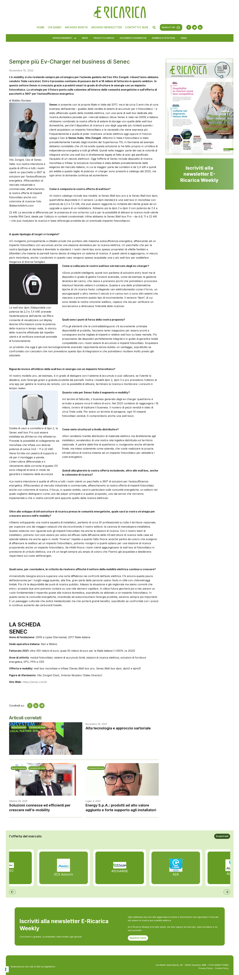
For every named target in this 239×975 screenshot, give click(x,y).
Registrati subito (138, 938)
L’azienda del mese (37, 727)
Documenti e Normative (133, 38)
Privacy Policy (206, 968)
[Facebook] (30, 705)
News (85, 38)
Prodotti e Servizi (104, 38)
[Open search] (154, 27)
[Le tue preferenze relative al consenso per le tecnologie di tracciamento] (6, 969)
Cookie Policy (222, 968)
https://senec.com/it (34, 682)
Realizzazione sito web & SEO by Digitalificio (33, 966)
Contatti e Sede (136, 27)
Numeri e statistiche (163, 38)
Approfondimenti (62, 38)
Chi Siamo (54, 27)
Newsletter (168, 27)
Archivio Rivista (76, 27)
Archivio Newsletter (106, 27)
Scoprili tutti (222, 836)
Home (41, 27)
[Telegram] (42, 705)
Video (184, 38)
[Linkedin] (36, 705)
